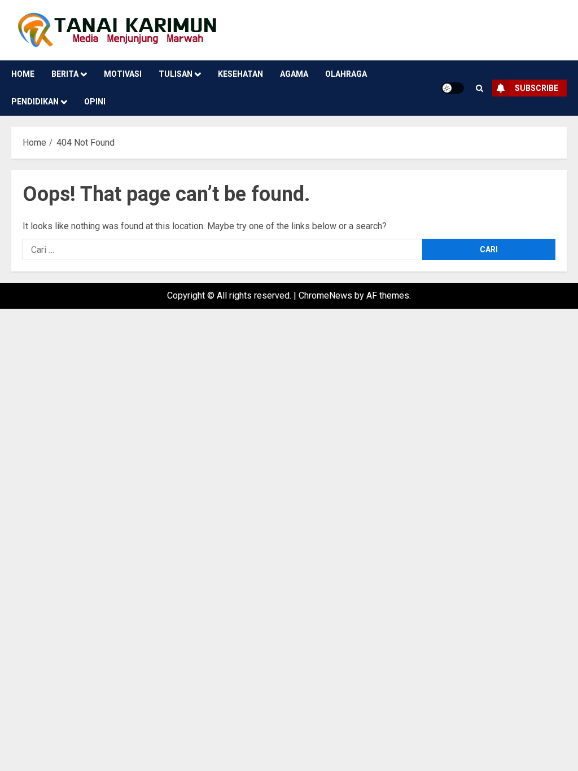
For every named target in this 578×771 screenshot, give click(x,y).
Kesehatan (240, 73)
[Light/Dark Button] (452, 88)
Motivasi (123, 73)
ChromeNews (325, 295)
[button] (479, 88)
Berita (64, 73)
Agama (294, 73)
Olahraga (346, 73)
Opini (95, 101)
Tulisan (175, 73)
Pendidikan (35, 101)
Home (22, 73)
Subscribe (536, 88)
